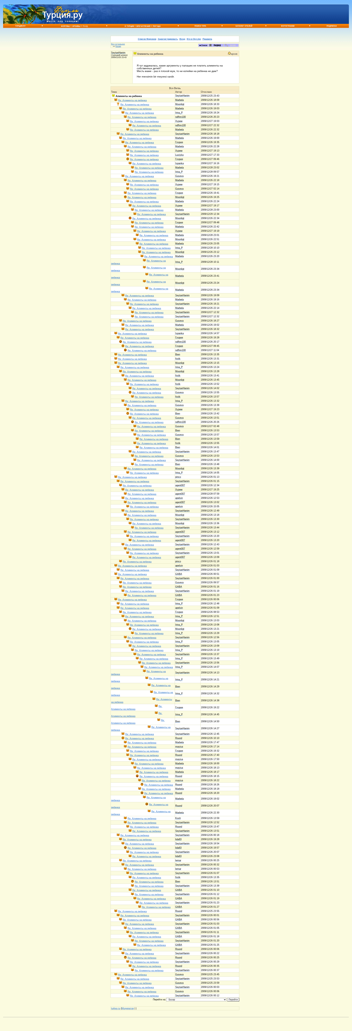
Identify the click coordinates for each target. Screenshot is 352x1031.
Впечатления (143, 26)
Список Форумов (147, 39)
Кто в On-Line (194, 39)
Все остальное (118, 44)
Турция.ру (20, 26)
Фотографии (287, 26)
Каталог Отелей (244, 26)
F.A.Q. (85, 26)
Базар (118, 46)
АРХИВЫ (76, 26)
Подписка (332, 26)
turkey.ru (115, 1008)
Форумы (65, 26)
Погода (157, 26)
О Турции (129, 26)
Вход (182, 39)
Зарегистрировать (168, 39)
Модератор (128, 1008)
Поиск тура (200, 26)
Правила (207, 39)
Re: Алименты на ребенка (132, 100)
